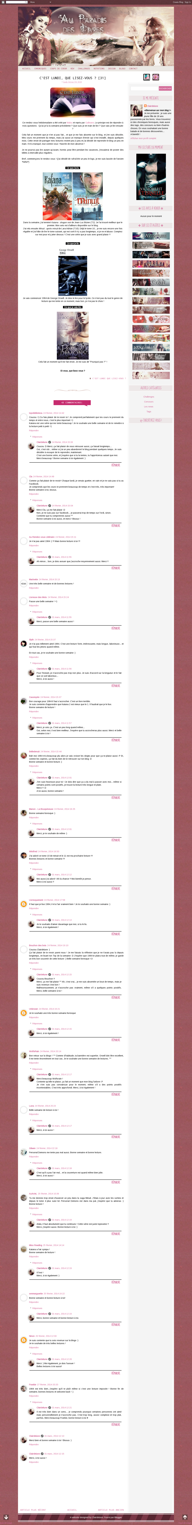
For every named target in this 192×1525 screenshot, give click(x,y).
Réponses (37, 437)
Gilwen (32, 1148)
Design (112, 68)
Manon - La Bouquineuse (41, 809)
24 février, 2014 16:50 (48, 851)
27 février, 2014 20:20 (47, 1384)
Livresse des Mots (38, 597)
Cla (30, 476)
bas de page (6, 1523)
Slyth (31, 639)
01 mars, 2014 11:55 (62, 557)
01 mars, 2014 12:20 (62, 1359)
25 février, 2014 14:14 (53, 1245)
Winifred (33, 851)
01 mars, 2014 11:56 (62, 669)
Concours (148, 401)
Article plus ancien (111, 1509)
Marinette (33, 579)
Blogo (122, 68)
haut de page (185, 1523)
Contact (133, 68)
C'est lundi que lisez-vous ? (109, 378)
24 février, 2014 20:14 (50, 1051)
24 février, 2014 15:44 (51, 751)
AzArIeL (33, 1193)
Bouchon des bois (37, 945)
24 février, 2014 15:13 (49, 579)
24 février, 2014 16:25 (64, 809)
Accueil (26, 68)
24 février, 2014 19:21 (49, 1009)
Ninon (32, 1336)
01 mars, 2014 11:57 (62, 723)
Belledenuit (34, 751)
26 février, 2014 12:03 (46, 1336)
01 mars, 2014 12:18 (62, 1168)
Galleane (89, 122)
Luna (31, 1106)
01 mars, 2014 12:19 (62, 1220)
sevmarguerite (36, 1293)
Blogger (118, 1517)
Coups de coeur (58, 68)
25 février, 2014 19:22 (54, 1293)
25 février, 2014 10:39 (48, 1193)
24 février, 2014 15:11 (65, 537)
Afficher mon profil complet (143, 138)
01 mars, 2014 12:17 (62, 1074)
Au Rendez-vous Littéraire (41, 537)
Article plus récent (33, 1509)
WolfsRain (34, 1051)
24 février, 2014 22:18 (46, 1148)
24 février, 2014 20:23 (45, 1106)
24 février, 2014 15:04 (62, 505)
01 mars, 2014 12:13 (62, 920)
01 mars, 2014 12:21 (62, 1407)
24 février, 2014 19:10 (57, 945)
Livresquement (36, 900)
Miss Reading (35, 1245)
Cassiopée (34, 697)
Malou (69, 122)
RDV (72, 68)
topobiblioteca (35, 413)
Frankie (32, 1384)
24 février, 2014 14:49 (43, 476)
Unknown (33, 1009)
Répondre (34, 430)
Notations (99, 68)
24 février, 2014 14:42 (53, 413)
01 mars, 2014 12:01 (62, 777)
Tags (148, 411)
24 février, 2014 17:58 (54, 900)
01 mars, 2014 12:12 (62, 874)
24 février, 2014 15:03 (62, 442)
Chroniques (40, 68)
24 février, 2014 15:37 (45, 639)
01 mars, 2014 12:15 (62, 974)
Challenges (84, 68)
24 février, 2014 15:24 (58, 597)
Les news (148, 406)
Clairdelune (42, 442)
